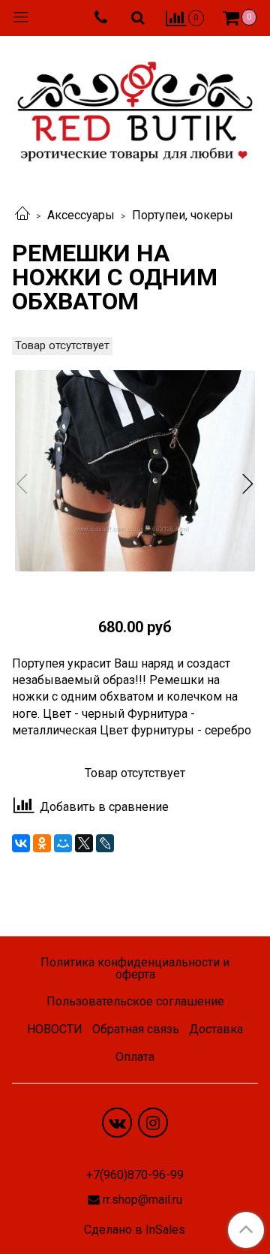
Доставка (216, 1029)
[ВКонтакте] (21, 843)
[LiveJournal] (105, 843)
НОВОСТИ (54, 1029)
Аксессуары (81, 215)
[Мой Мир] (63, 843)
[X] (84, 843)
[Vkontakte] (117, 1123)
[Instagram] (153, 1123)
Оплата (135, 1057)
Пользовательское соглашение (135, 1001)
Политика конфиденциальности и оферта (135, 968)
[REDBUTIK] (135, 108)
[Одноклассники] (42, 843)
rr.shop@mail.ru (142, 1199)
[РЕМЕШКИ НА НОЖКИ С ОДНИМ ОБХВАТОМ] (135, 470)
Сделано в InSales (134, 1230)
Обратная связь (135, 1029)
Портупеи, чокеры (182, 215)
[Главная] (22, 215)
